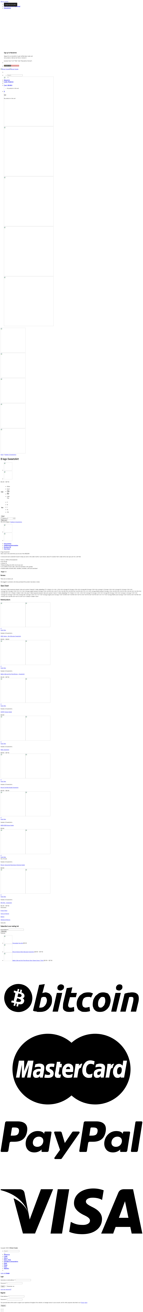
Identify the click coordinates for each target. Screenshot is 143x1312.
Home (2, 454)
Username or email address (8, 1280)
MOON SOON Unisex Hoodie (7, 825)
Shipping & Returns (5, 920)
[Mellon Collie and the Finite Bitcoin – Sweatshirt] (8, 479)
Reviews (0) (7, 547)
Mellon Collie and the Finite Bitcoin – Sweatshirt (13, 674)
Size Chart (7, 549)
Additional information (11, 545)
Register (3, 1305)
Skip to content (4, 1)
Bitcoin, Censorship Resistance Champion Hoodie (13, 865)
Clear (3, 516)
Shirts (6, 1258)
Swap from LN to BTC (10, 4)
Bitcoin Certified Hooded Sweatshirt (9, 787)
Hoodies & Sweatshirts (10, 454)
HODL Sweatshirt (5, 750)
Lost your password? (6, 1289)
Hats (5, 1266)
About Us (7, 1254)
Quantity (5, 518)
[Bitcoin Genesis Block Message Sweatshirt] (8, 470)
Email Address (4, 929)
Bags (5, 1263)
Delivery (2, 917)
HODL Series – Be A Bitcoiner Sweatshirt (11, 636)
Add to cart (4, 520)
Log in (2, 1286)
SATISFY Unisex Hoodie (6, 712)
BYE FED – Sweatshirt (6, 903)
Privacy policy (84, 1302)
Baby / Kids (7, 1259)
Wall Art (6, 1268)
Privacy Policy (4, 910)
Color (2, 492)
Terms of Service (5, 914)
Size (2, 507)
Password (4, 1283)
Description (7, 543)
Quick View (3, 630)
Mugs (5, 1265)
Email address (5, 1296)
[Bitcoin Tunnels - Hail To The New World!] (9, 69)
